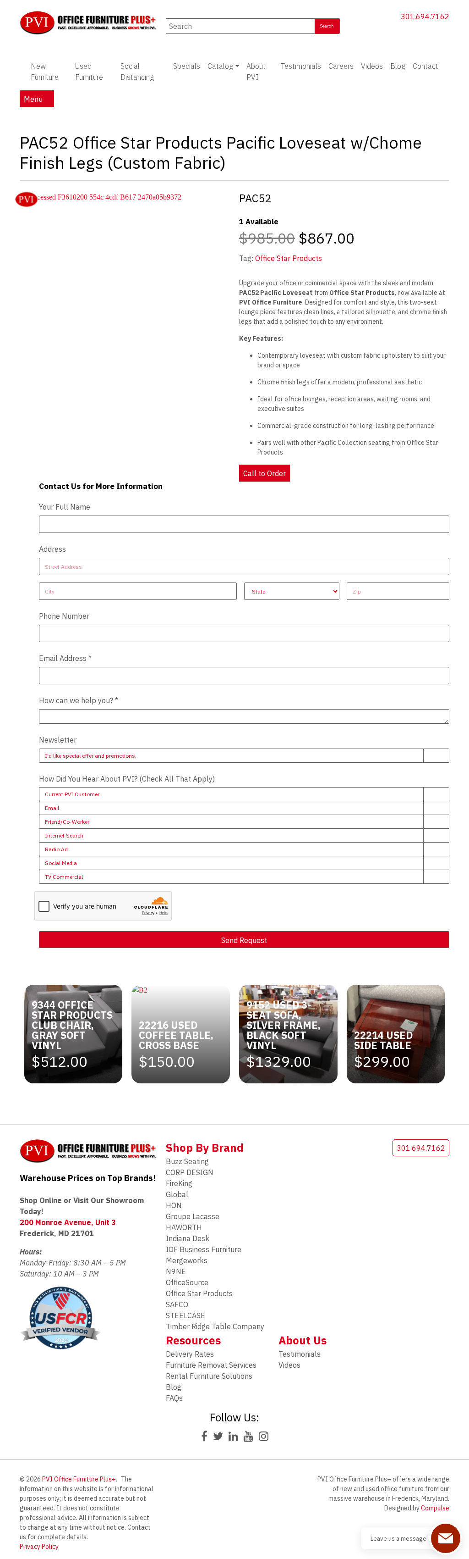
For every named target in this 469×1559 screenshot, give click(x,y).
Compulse (435, 1508)
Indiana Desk (187, 1238)
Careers (341, 66)
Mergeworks (186, 1260)
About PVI (256, 71)
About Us (302, 1340)
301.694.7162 (425, 16)
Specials (186, 66)
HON (174, 1205)
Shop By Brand (205, 1147)
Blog (397, 66)
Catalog (220, 66)
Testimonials (301, 66)
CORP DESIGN (189, 1172)
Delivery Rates (190, 1354)
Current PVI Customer (72, 794)
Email (52, 807)
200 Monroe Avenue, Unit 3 (68, 1222)
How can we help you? (78, 700)
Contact (425, 66)
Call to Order (264, 473)
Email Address (65, 658)
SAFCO (177, 1304)
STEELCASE (185, 1315)
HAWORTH (184, 1227)
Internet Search (64, 835)
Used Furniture (89, 71)
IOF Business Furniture (203, 1249)
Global (177, 1194)
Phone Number (64, 616)
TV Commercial (64, 876)
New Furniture (45, 71)
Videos (372, 66)
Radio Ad (56, 849)
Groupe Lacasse (192, 1216)
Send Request (244, 940)
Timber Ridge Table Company (215, 1326)
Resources (193, 1340)
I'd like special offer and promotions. (90, 755)
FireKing (179, 1183)
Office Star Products (288, 258)
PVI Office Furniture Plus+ (79, 1479)
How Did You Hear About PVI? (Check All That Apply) (127, 778)
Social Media (61, 863)
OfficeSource (187, 1282)
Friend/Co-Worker (67, 821)
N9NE (176, 1271)
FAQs (174, 1398)
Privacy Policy (39, 1546)
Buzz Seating (187, 1161)
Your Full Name (64, 506)
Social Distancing (137, 71)
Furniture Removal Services (211, 1365)
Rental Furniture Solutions (209, 1376)
